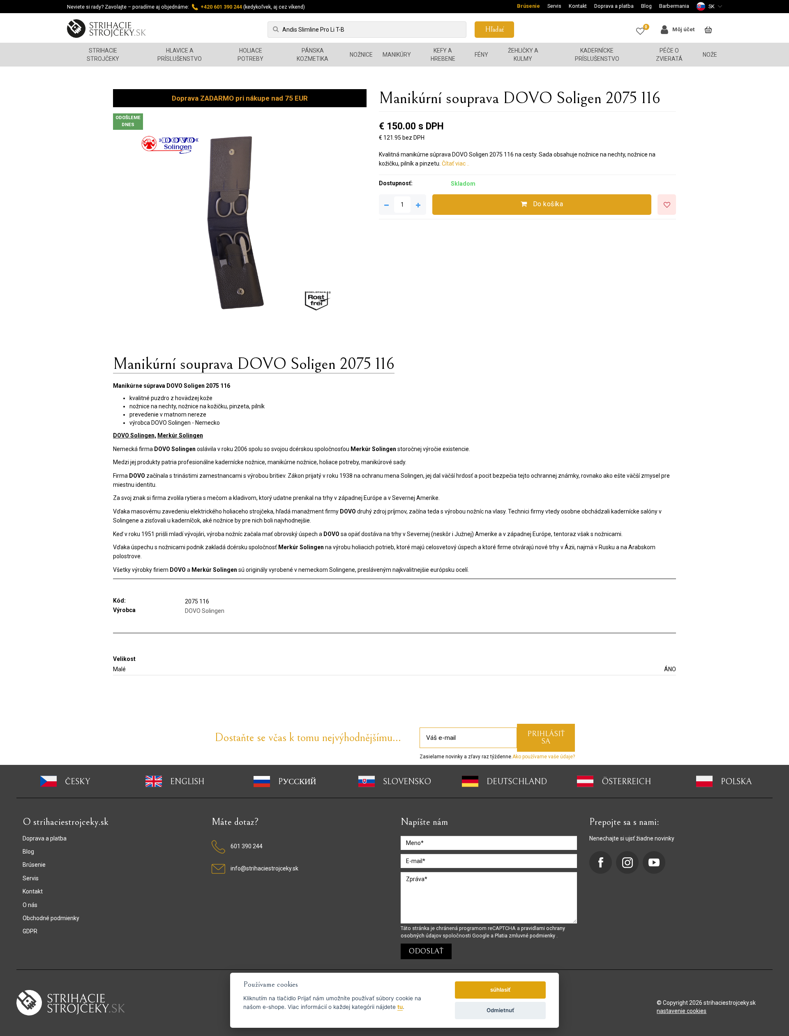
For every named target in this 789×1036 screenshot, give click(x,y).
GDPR (30, 931)
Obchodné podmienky (51, 918)
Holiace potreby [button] (250, 54)
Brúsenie (528, 6)
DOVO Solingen (204, 611)
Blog (646, 6)
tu (400, 1007)
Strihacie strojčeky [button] (103, 54)
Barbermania (674, 6)
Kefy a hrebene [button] (443, 54)
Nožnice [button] (361, 54)
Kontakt (578, 6)
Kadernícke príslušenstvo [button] (597, 54)
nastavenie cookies (681, 1011)
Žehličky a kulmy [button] (523, 54)
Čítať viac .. (455, 163)
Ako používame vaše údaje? (543, 757)
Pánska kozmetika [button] (312, 54)
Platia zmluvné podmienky (525, 935)
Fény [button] (481, 54)
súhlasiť (500, 989)
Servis (554, 6)
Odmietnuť (500, 1010)
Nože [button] (710, 54)
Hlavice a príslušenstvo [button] (179, 54)
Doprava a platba (614, 6)
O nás (30, 905)
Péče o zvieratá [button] (669, 54)
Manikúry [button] (397, 54)
